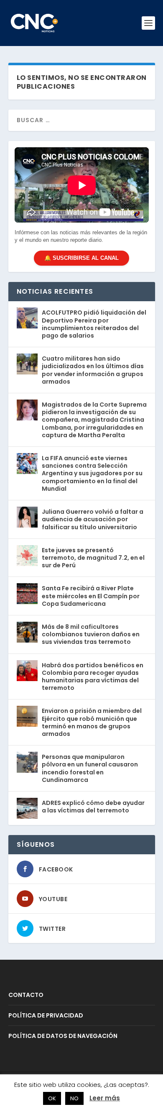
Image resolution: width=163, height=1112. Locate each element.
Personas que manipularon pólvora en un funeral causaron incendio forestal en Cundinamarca (90, 768)
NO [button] (74, 1098)
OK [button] (52, 1098)
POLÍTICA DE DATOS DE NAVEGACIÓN (62, 1036)
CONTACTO (25, 995)
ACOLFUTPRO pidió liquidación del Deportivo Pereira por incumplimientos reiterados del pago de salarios (94, 324)
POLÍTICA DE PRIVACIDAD (45, 1015)
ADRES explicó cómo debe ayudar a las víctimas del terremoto (93, 807)
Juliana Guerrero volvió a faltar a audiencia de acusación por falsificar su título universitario (92, 519)
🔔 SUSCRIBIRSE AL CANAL (81, 258)
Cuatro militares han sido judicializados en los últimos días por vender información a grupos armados (93, 370)
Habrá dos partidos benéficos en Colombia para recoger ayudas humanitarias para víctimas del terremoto (92, 676)
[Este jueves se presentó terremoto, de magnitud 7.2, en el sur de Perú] (27, 555)
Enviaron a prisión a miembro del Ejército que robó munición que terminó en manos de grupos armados (92, 722)
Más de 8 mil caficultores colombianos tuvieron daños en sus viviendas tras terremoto (91, 634)
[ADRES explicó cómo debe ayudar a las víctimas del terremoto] (27, 808)
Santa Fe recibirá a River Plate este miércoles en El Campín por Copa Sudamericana (91, 595)
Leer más (104, 1098)
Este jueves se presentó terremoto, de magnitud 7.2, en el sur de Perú (93, 557)
